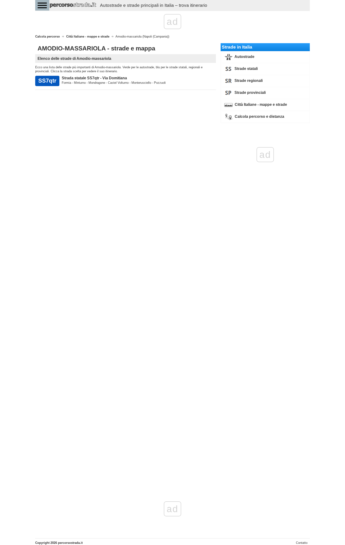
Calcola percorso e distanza (259, 116)
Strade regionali (248, 81)
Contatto (301, 543)
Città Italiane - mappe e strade (260, 105)
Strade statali (246, 69)
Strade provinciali (250, 93)
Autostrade (244, 57)
